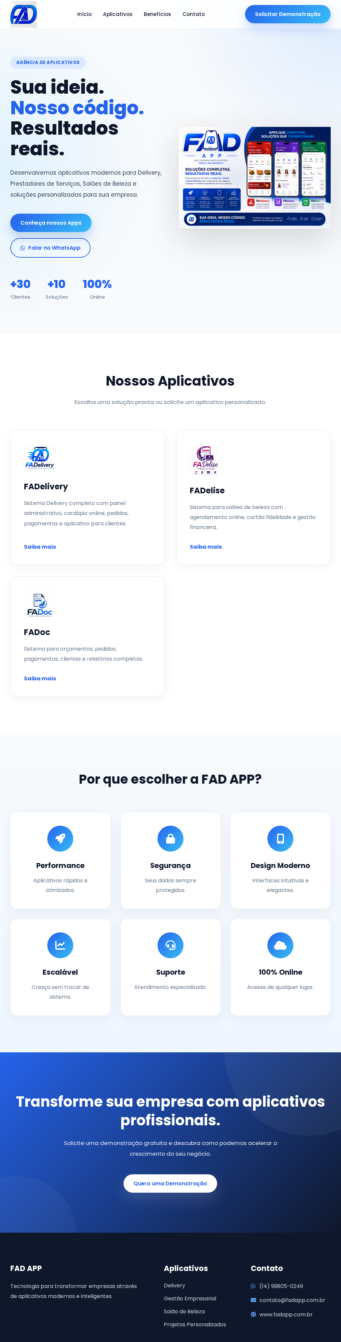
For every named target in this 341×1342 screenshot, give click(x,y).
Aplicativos (118, 14)
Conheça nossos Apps (51, 223)
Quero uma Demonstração (170, 1183)
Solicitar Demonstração (288, 14)
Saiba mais (40, 547)
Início (84, 14)
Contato (193, 14)
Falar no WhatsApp (54, 248)
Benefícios (157, 14)
